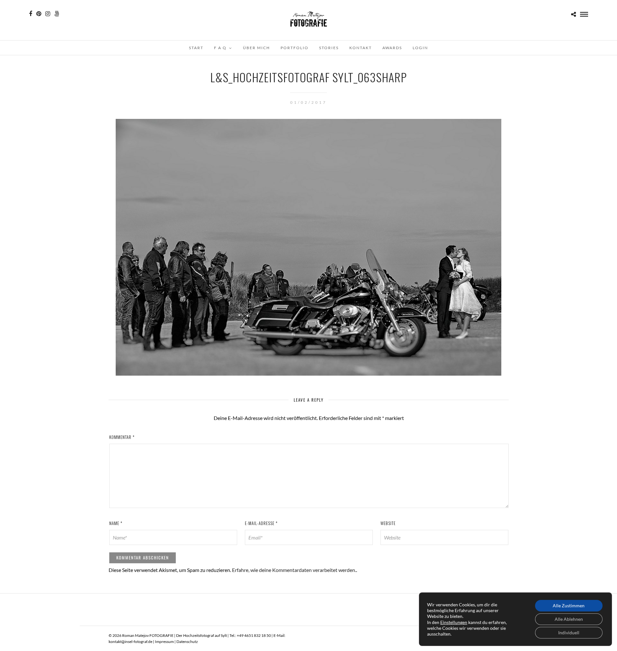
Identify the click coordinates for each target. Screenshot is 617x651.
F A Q (220, 47)
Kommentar (122, 437)
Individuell (568, 632)
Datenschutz (187, 641)
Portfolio (294, 47)
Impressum (164, 641)
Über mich (256, 47)
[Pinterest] (38, 14)
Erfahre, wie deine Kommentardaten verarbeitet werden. (294, 570)
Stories (329, 47)
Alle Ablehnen (569, 619)
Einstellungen (453, 622)
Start (196, 47)
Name (115, 523)
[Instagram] (47, 14)
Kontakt (360, 47)
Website (388, 523)
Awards (392, 47)
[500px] (56, 14)
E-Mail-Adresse (261, 523)
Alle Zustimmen (569, 605)
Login (420, 47)
